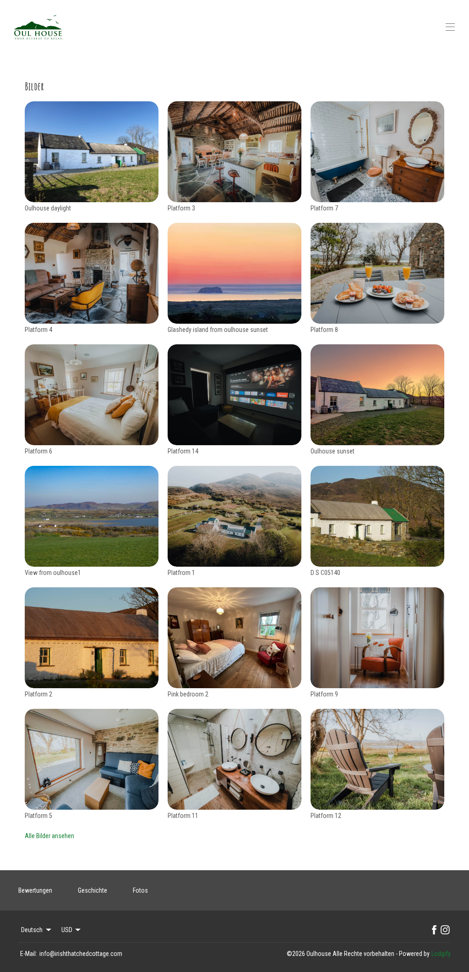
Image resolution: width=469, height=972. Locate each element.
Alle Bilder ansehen (49, 835)
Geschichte (92, 890)
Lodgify (441, 953)
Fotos (140, 890)
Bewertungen (35, 890)
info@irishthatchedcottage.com (80, 953)
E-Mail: (28, 953)
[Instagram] (445, 929)
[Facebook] (434, 929)
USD (66, 929)
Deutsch (32, 929)
